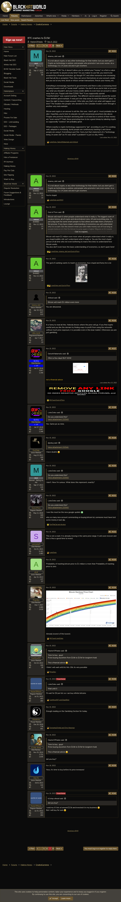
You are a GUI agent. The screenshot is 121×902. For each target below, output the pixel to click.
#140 (114, 793)
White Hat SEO (10, 64)
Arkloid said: (53, 298)
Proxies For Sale (10, 117)
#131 (114, 496)
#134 (114, 588)
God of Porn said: (55, 212)
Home (5, 16)
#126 (114, 321)
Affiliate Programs (11, 153)
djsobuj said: (53, 443)
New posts (15, 20)
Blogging (7, 73)
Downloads (8, 86)
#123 (114, 207)
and (56, 200)
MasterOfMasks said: (56, 651)
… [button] (40, 45)
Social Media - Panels (12, 135)
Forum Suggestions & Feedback (12, 193)
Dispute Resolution (11, 188)
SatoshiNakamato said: (57, 354)
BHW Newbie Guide (12, 69)
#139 (114, 765)
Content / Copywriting (12, 100)
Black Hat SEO (10, 60)
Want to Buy (9, 179)
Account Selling (10, 95)
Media (63, 16)
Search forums (27, 20)
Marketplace (26, 16)
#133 (114, 560)
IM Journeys (8, 162)
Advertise (39, 16)
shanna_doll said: (54, 56)
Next (58, 45)
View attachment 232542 (58, 419)
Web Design (9, 139)
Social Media (9, 82)
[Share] (109, 51)
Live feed (5, 20)
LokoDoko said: (54, 412)
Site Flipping (9, 175)
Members (75, 16)
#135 (114, 646)
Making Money (9, 166)
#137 (114, 707)
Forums (14, 16)
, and (63, 142)
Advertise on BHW (72, 159)
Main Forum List (10, 56)
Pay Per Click (9, 170)
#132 (114, 532)
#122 (114, 176)
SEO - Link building (11, 122)
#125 (114, 293)
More (6, 144)
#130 (114, 466)
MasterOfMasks (36, 42)
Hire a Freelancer (11, 157)
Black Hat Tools (10, 78)
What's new (51, 16)
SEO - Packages (10, 126)
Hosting (7, 109)
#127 (114, 349)
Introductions (9, 199)
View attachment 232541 (58, 447)
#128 (114, 407)
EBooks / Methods (11, 104)
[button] (58, 16)
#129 (114, 438)
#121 (114, 51)
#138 (114, 735)
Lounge (7, 204)
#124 (114, 259)
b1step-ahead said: (55, 798)
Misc (5, 113)
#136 (114, 679)
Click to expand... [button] (81, 231)
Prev (32, 45)
